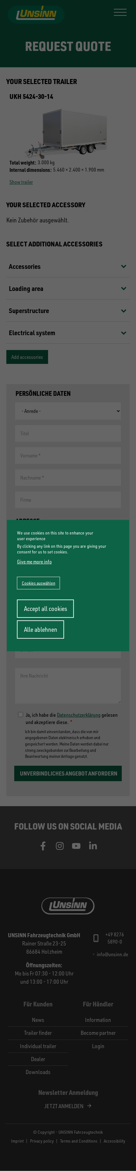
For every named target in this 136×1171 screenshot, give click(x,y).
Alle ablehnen (40, 629)
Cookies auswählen (38, 583)
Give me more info (34, 561)
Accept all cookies (45, 609)
